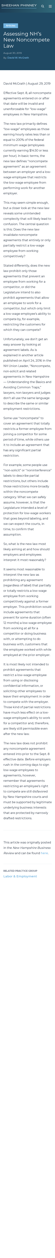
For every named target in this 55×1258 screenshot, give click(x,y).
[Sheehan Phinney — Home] (19, 6)
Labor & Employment (20, 876)
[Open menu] (50, 6)
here (44, 853)
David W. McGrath (18, 57)
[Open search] (43, 6)
